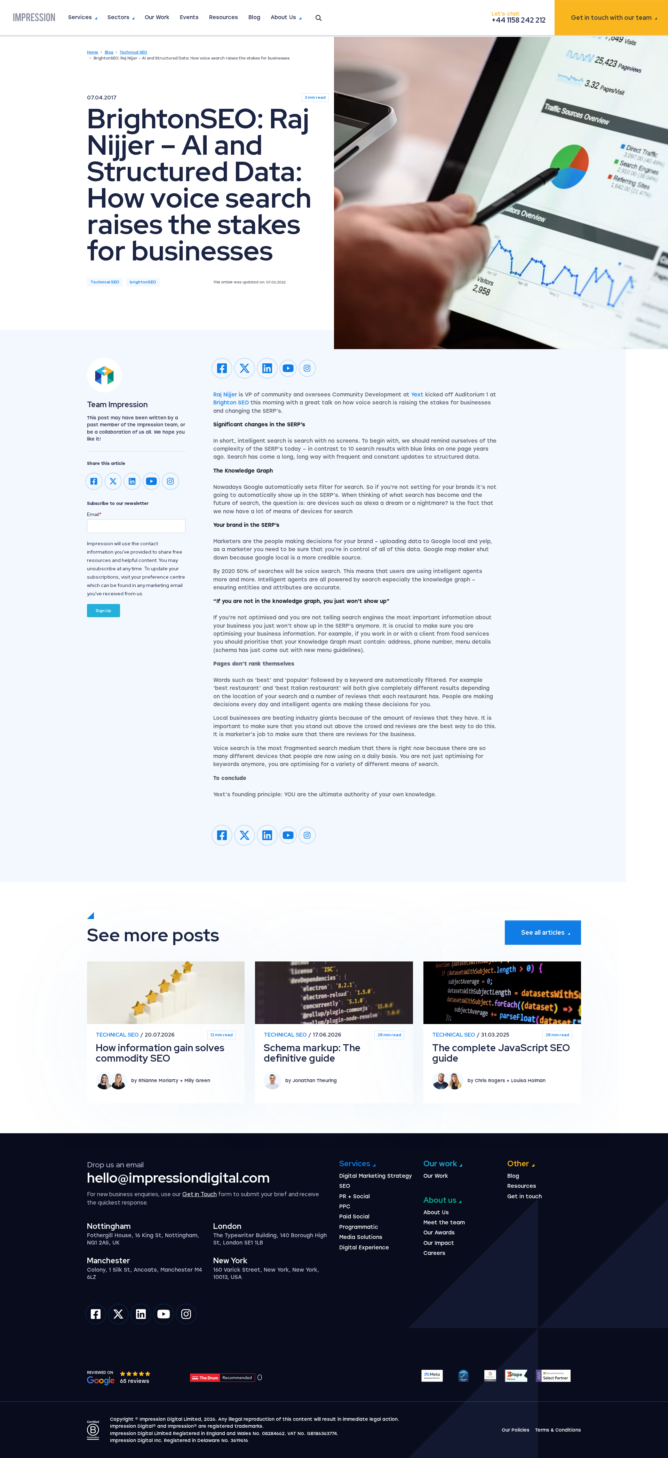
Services (80, 17)
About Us (283, 17)
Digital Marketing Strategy (375, 1176)
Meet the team (444, 1222)
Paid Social (354, 1217)
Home (92, 52)
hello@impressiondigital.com (178, 1177)
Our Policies (516, 1430)
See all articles (543, 932)
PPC (344, 1206)
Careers (434, 1253)
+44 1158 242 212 (519, 20)
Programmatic (358, 1227)
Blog (254, 17)
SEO (344, 1186)
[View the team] (136, 375)
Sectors (118, 17)
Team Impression (117, 405)
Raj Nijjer (225, 395)
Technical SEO (133, 52)
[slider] (135, 1373)
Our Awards (439, 1233)
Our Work (157, 17)
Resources (223, 17)
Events (189, 17)
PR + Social (354, 1196)
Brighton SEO (231, 403)
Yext (417, 395)
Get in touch (611, 18)
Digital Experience (364, 1247)
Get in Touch (199, 1194)
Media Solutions (360, 1237)
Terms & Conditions (558, 1430)
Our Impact (438, 1243)
